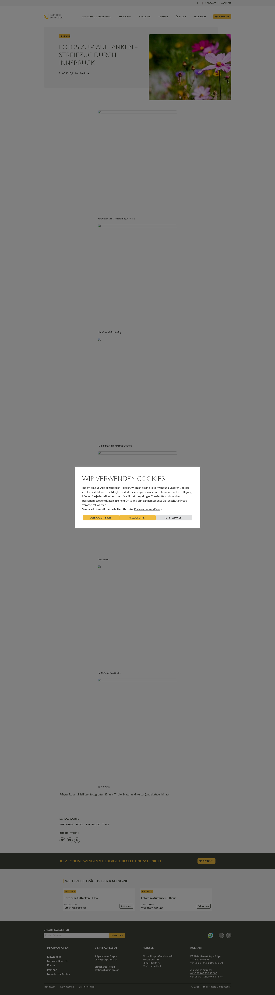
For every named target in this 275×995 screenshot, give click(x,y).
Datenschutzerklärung (148, 509)
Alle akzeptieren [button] (100, 517)
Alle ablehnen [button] (137, 517)
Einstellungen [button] (174, 517)
